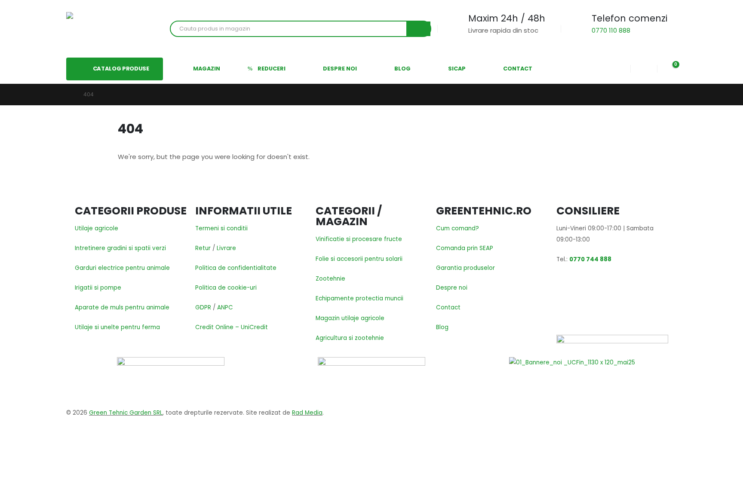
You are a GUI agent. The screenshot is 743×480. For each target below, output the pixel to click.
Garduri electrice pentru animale (122, 268)
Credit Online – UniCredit (231, 327)
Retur (203, 248)
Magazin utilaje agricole (350, 318)
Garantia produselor (465, 268)
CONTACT (517, 68)
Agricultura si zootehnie (350, 338)
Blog (442, 327)
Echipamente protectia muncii (359, 298)
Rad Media (307, 413)
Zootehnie (330, 279)
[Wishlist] (644, 69)
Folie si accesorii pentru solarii (359, 259)
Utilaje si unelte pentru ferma (117, 327)
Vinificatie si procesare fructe (359, 239)
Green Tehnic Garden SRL (126, 413)
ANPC (225, 307)
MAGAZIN (206, 68)
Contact (448, 307)
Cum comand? (457, 228)
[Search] (418, 28)
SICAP (457, 68)
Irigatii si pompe (98, 288)
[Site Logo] (96, 29)
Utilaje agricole (96, 228)
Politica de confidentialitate (235, 268)
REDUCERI (272, 68)
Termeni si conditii (221, 228)
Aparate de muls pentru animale (122, 307)
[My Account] (617, 69)
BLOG (402, 68)
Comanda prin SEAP (464, 248)
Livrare (226, 248)
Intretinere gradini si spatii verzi (120, 248)
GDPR (203, 307)
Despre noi (451, 288)
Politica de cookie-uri (226, 288)
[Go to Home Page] (68, 94)
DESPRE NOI (340, 68)
